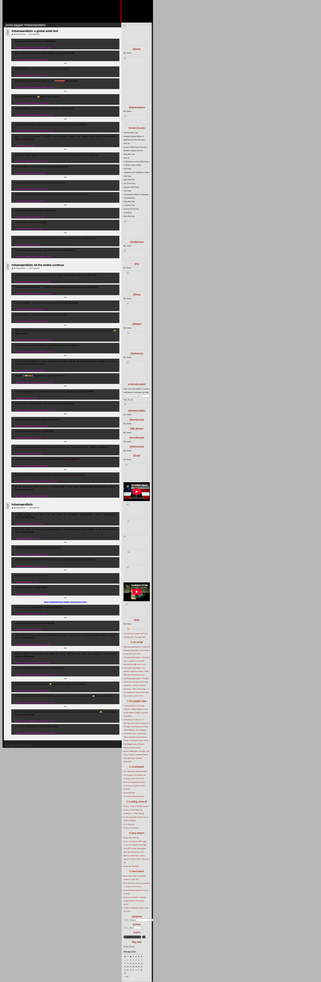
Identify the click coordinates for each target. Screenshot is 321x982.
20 (139, 967)
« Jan (127, 976)
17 (130, 967)
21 (141, 967)
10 (130, 963)
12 (136, 963)
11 (133, 963)
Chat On (127, 143)
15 (125, 967)
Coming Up (128, 213)
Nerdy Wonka (20, 34)
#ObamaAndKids (21, 504)
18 (133, 967)
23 (128, 970)
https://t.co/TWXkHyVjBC (24, 715)
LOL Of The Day (129, 183)
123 (34, 268)
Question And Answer (131, 187)
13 (139, 963)
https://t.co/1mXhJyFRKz (75, 475)
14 (141, 963)
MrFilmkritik (59, 487)
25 (133, 970)
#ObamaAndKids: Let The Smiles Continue (37, 265)
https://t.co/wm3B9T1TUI (69, 459)
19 (136, 967)
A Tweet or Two (129, 205)
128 (34, 508)
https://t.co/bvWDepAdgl (24, 139)
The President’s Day (131, 133)
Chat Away (127, 169)
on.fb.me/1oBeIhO (59, 287)
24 (130, 970)
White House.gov (138, 628)
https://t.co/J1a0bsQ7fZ (37, 222)
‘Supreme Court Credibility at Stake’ (136, 172)
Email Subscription (137, 384)
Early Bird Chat (129, 154)
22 (125, 970)
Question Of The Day (131, 209)
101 (34, 34)
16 (128, 967)
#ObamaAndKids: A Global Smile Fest (34, 31)
